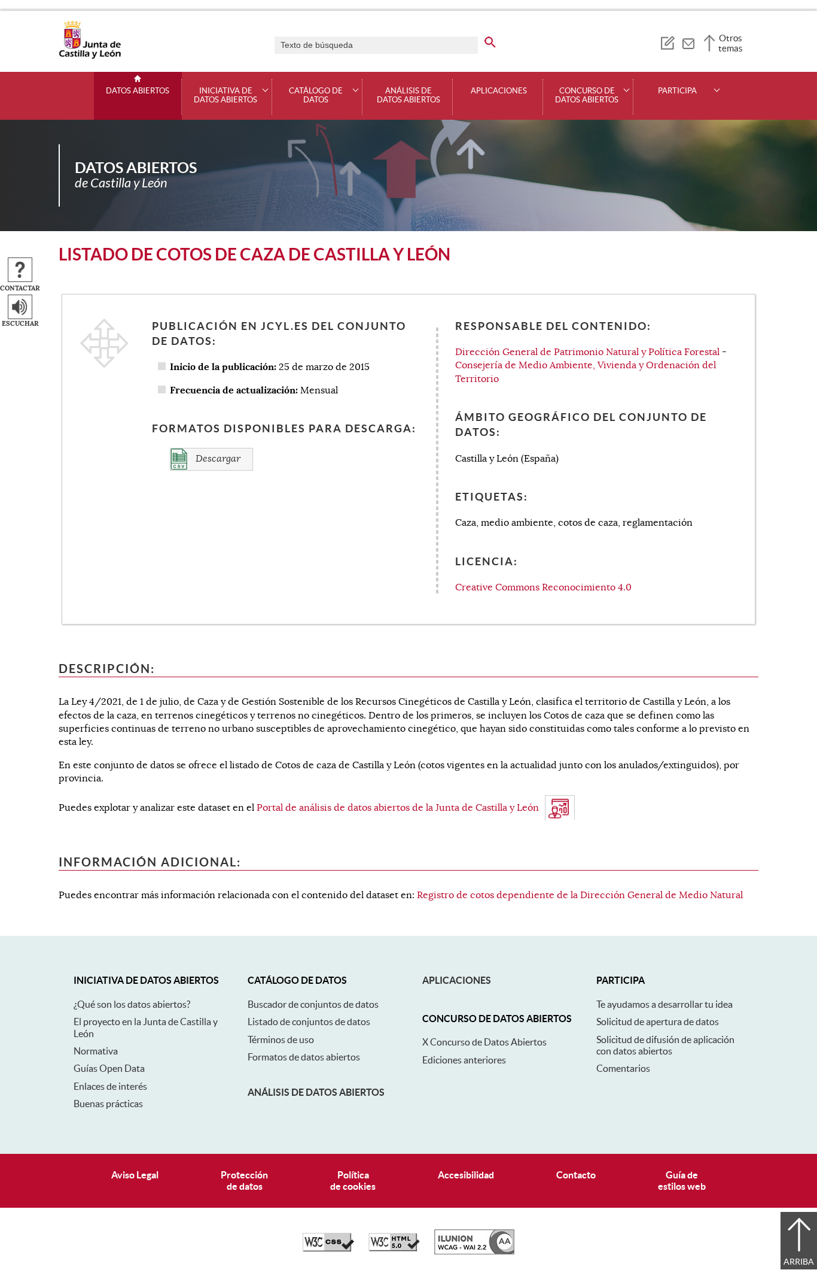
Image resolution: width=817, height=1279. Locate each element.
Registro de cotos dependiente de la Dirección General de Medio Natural (580, 895)
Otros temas (730, 43)
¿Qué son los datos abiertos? (132, 1004)
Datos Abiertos (137, 91)
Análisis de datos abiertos (408, 95)
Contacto (576, 1174)
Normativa (96, 1050)
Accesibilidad (466, 1174)
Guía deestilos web (682, 1180)
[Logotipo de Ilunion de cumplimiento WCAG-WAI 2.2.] (474, 1251)
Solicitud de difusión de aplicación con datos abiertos (665, 1045)
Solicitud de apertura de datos (657, 1021)
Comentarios (623, 1068)
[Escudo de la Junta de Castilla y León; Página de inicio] (90, 56)
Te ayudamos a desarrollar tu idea (664, 1004)
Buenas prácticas (108, 1103)
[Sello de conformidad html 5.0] (394, 1248)
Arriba (799, 1261)
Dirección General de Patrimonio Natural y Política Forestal (587, 352)
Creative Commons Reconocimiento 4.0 (543, 587)
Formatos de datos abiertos (304, 1056)
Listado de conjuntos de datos (309, 1021)
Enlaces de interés (110, 1086)
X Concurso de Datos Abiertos (484, 1041)
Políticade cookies (353, 1180)
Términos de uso (281, 1039)
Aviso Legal (134, 1174)
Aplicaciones (499, 91)
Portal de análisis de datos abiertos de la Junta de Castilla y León (398, 808)
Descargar (216, 459)
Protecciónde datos (244, 1180)
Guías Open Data (109, 1068)
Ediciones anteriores (464, 1059)
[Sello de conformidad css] (328, 1248)
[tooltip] (667, 42)
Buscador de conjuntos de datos (313, 1004)
